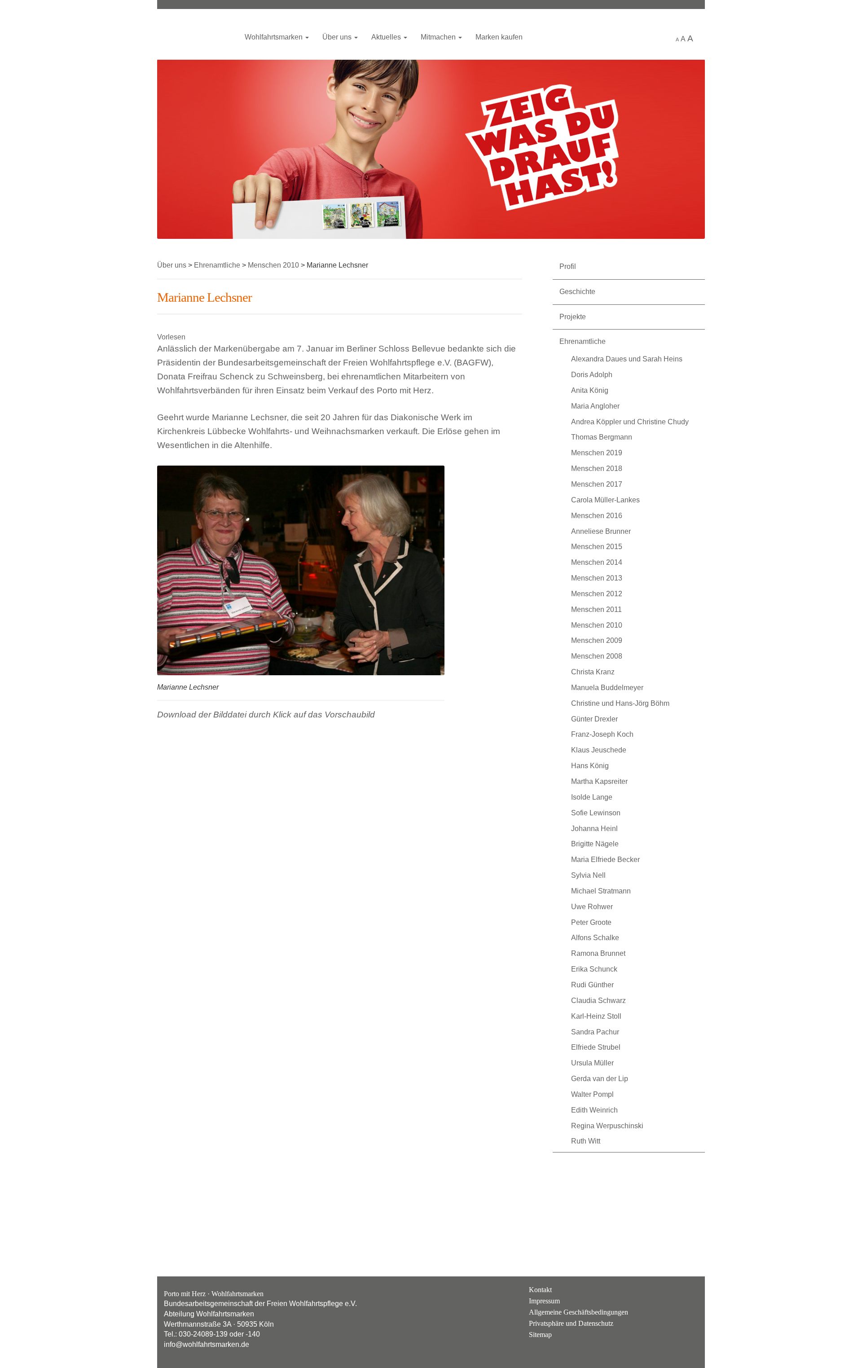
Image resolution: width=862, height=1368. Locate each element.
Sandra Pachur (595, 1032)
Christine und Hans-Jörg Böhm (620, 703)
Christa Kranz (593, 672)
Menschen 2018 (596, 468)
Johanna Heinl (594, 828)
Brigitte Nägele (595, 844)
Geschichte (577, 291)
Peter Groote (591, 922)
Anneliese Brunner (601, 531)
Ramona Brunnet (598, 953)
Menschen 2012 (596, 594)
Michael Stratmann (601, 891)
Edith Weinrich (594, 1110)
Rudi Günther (592, 985)
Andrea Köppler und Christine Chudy (630, 422)
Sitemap (540, 1334)
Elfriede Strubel (595, 1047)
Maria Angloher (595, 406)
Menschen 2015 (596, 546)
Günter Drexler (594, 719)
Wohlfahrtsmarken (195, 33)
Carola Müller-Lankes (605, 500)
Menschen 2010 (596, 625)
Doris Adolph (591, 374)
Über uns (337, 37)
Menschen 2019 (596, 453)
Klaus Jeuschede (598, 750)
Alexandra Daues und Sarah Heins (626, 359)
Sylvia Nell (588, 875)
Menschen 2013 (596, 578)
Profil (567, 266)
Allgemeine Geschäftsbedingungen (578, 1312)
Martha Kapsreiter (599, 781)
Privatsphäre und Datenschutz (571, 1323)
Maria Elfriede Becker (605, 859)
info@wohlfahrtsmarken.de (206, 1344)
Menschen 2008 (596, 656)
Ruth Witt (585, 1141)
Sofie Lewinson (595, 813)
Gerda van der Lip (599, 1078)
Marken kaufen (499, 37)
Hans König (590, 766)
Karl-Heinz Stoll (596, 1016)
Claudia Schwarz (598, 1000)
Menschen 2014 (596, 562)
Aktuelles (387, 37)
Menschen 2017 (596, 484)
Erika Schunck (594, 969)
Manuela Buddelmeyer (607, 687)
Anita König (589, 390)
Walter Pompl (592, 1094)
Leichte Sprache (659, 37)
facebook (688, 1296)
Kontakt (540, 1289)
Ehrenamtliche (582, 341)
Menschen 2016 (596, 515)
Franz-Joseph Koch (602, 734)
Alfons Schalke (595, 937)
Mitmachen (439, 37)
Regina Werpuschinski (607, 1126)
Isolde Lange (591, 797)
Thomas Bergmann (601, 437)
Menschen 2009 (596, 640)
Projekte (572, 317)
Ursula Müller (592, 1063)
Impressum (544, 1301)
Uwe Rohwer (592, 907)
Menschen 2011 (596, 609)
